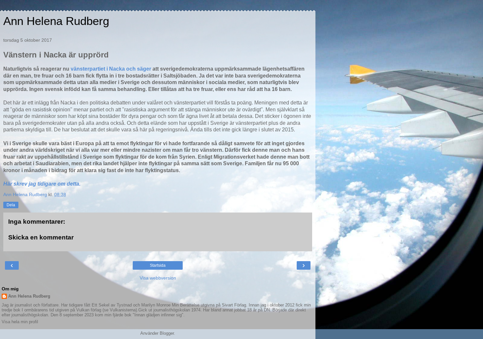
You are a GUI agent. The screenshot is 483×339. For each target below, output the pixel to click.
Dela (11, 205)
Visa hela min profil (20, 321)
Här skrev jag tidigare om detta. (42, 184)
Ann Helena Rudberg (56, 21)
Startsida (158, 265)
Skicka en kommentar (41, 237)
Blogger (167, 333)
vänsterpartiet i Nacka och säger (111, 69)
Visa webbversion (158, 278)
